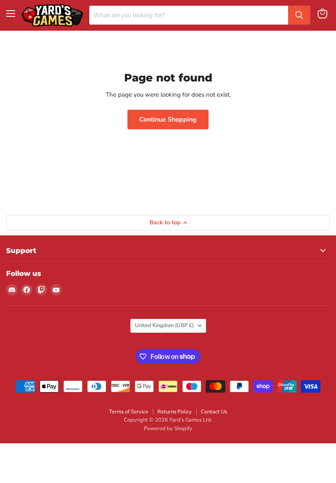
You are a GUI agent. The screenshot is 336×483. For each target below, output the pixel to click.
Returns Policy (174, 411)
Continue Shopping (168, 119)
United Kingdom (164, 325)
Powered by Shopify (168, 428)
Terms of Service (128, 411)
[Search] (299, 15)
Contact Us (214, 411)
